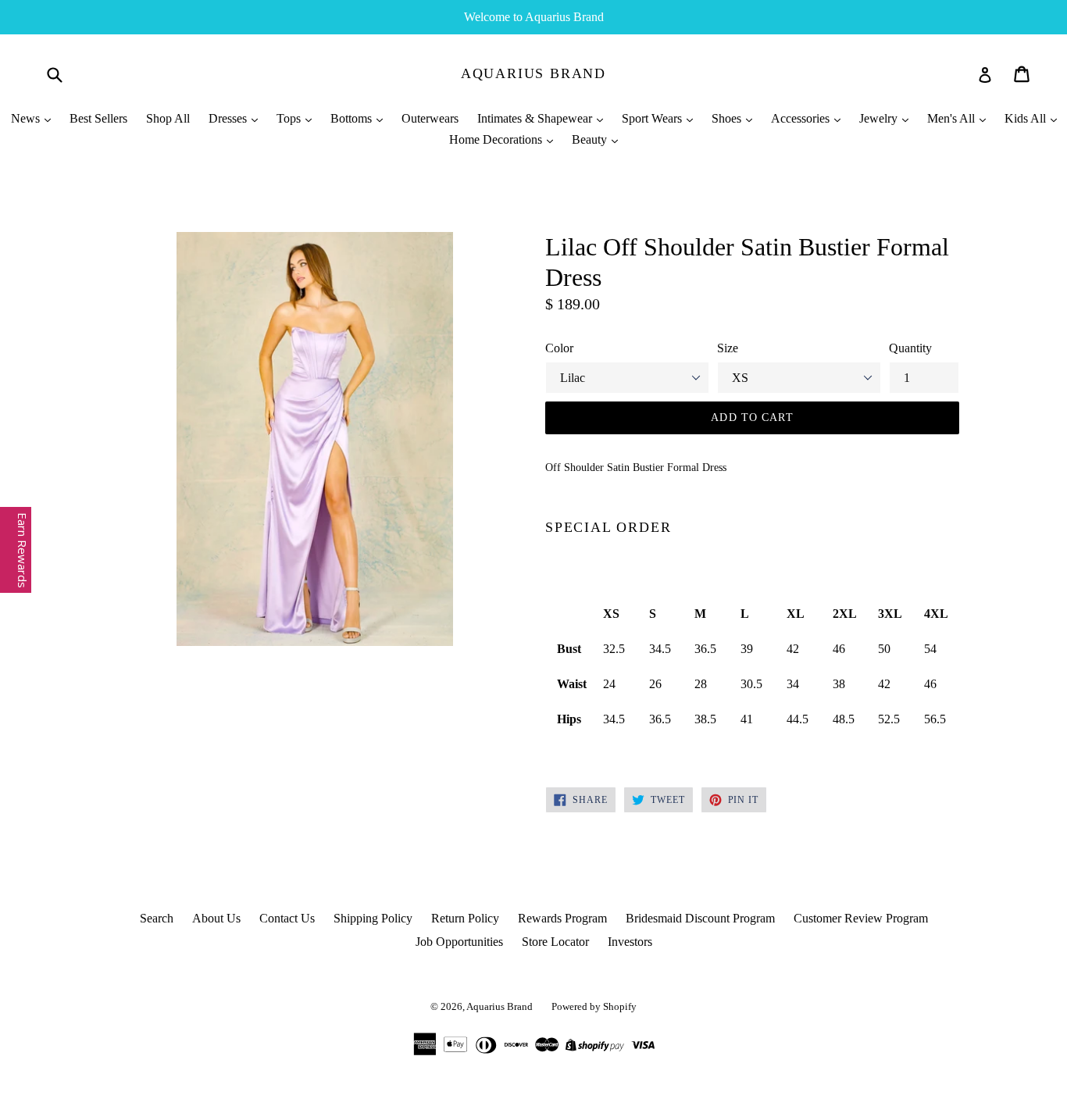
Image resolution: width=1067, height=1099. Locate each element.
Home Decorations (497, 139)
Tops (290, 118)
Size (727, 348)
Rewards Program (562, 918)
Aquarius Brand (533, 73)
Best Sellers (98, 118)
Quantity (910, 348)
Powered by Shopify (594, 1006)
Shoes (728, 118)
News (27, 118)
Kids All (1027, 118)
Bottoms (352, 118)
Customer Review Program (861, 918)
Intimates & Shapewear (536, 118)
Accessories (802, 118)
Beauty (591, 139)
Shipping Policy (373, 918)
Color (559, 348)
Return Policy (465, 918)
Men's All (952, 118)
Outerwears (430, 118)
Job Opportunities (459, 941)
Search (156, 918)
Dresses (229, 118)
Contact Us (287, 918)
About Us (216, 918)
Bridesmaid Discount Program (700, 918)
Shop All (168, 118)
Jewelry (880, 118)
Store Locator (555, 941)
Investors (630, 941)
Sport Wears (653, 118)
